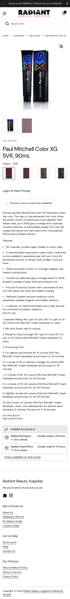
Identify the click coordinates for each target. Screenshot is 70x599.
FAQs (5, 546)
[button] (63, 13)
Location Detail (11, 525)
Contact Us (9, 551)
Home (5, 35)
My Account (9, 542)
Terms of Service (12, 572)
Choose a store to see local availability (31, 203)
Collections (18, 35)
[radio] (9, 173)
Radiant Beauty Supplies (36, 591)
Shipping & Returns (13, 516)
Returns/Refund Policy (15, 567)
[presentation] (4, 175)
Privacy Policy (10, 576)
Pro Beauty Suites (12, 521)
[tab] (19, 439)
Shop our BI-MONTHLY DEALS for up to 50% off (35, 3)
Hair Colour (34, 35)
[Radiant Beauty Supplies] (34, 13)
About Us (8, 512)
